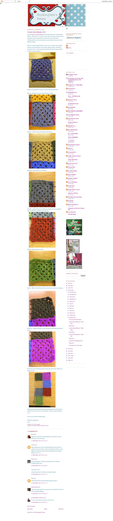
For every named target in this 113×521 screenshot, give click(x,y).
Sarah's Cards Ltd (72, 163)
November (72, 294)
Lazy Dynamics (72, 212)
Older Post (61, 509)
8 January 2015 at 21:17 (39, 483)
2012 (69, 353)
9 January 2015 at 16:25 (39, 502)
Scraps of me (71, 186)
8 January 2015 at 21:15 (39, 474)
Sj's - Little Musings (73, 133)
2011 (69, 355)
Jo (67, 45)
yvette (32, 445)
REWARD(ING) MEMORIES (75, 111)
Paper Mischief (72, 174)
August (71, 301)
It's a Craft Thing (72, 182)
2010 (69, 358)
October (71, 297)
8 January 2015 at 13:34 (39, 440)
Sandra (33, 459)
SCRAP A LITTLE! (73, 193)
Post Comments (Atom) (39, 512)
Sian (32, 434)
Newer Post (30, 509)
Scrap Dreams (71, 88)
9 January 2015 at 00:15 (39, 493)
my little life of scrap (73, 103)
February (71, 315)
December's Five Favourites (75, 345)
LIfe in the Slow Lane (73, 118)
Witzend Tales (71, 167)
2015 (69, 290)
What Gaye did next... (73, 204)
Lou (32, 478)
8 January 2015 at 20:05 (39, 465)
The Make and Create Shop (75, 197)
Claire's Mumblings (73, 137)
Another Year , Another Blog (75, 85)
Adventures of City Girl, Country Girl (76, 208)
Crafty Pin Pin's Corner (74, 189)
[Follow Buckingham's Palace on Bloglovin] (73, 38)
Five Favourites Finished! (75, 319)
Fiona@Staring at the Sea (37, 497)
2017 (69, 285)
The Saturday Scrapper (74, 144)
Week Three (72, 332)
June (70, 306)
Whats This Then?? (73, 159)
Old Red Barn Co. (72, 92)
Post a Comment (31, 506)
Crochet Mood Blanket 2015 (40, 425)
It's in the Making (72, 171)
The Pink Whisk (72, 214)
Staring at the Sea (72, 100)
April (70, 310)
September (72, 299)
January (71, 317)
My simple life (71, 107)
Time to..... (70, 148)
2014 (69, 349)
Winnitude (70, 201)
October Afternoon (72, 122)
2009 (69, 360)
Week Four (71, 326)
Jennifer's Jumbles (72, 178)
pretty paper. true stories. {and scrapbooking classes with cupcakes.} (75, 79)
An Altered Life (72, 152)
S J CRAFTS (71, 141)
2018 (69, 283)
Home (45, 509)
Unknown (69, 48)
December (72, 292)
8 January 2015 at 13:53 (39, 455)
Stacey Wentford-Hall (37, 34)
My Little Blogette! (73, 129)
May (70, 308)
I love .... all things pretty (74, 96)
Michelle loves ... (72, 126)
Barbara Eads (34, 487)
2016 (69, 288)
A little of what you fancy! (74, 156)
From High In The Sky (73, 115)
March (71, 313)
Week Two (71, 338)
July (70, 303)
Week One (71, 343)
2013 (69, 351)
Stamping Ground (72, 74)
